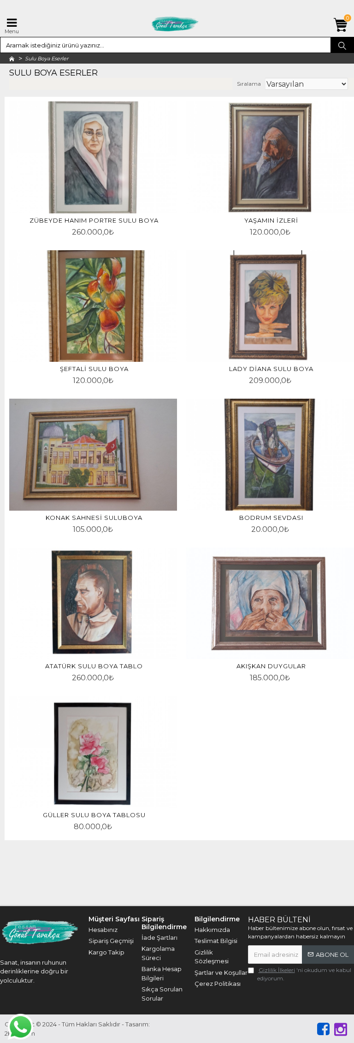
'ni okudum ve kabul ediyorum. (304, 974)
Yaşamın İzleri (271, 220)
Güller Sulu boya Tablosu (94, 815)
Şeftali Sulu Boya (94, 368)
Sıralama (249, 83)
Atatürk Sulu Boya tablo (94, 666)
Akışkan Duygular (271, 666)
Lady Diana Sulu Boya (271, 368)
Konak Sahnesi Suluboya (94, 517)
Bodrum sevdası (271, 517)
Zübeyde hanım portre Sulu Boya (94, 220)
